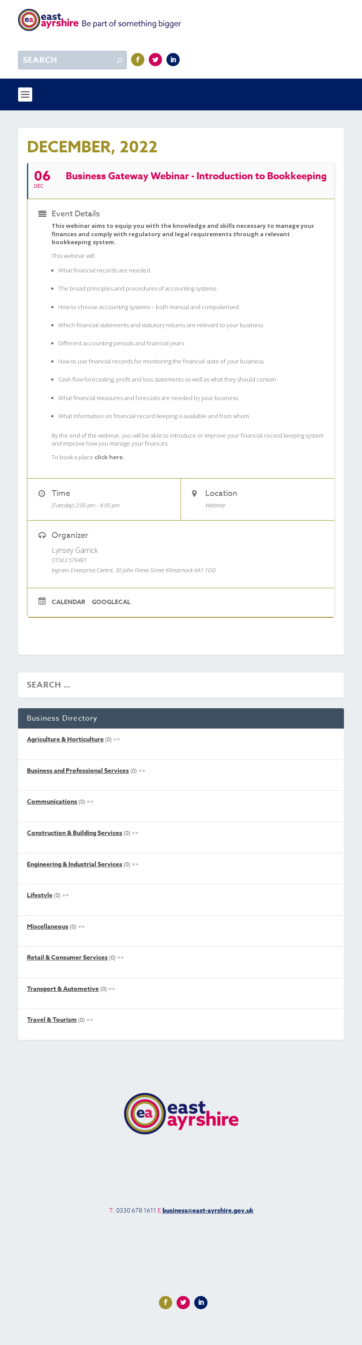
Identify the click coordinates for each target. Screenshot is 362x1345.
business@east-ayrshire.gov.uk (207, 1210)
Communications (52, 801)
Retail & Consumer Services (67, 957)
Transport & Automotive (63, 989)
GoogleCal (111, 602)
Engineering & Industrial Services (74, 864)
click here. (109, 457)
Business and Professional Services (78, 770)
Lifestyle (40, 895)
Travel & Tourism (52, 1019)
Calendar (68, 602)
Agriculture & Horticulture (65, 739)
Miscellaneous (47, 926)
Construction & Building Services (74, 833)
